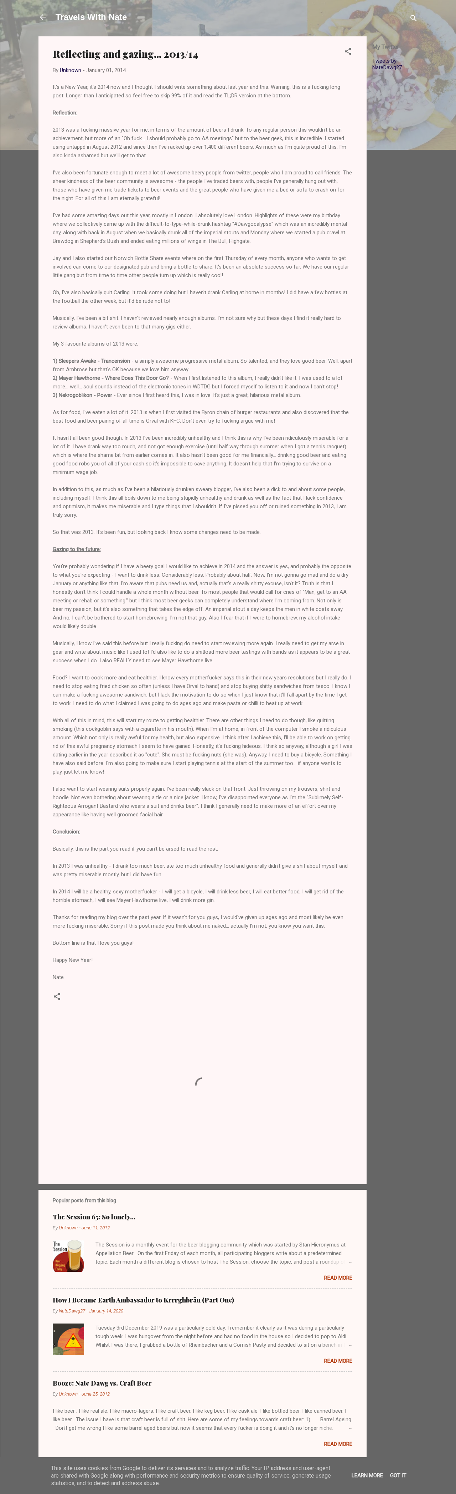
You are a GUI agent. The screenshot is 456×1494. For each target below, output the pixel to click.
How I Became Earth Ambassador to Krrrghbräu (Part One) (143, 1300)
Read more (338, 1278)
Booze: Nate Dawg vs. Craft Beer (102, 1383)
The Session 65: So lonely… (94, 1217)
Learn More (367, 1475)
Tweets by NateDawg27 (387, 64)
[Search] (413, 19)
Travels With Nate (91, 17)
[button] (348, 52)
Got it (398, 1475)
